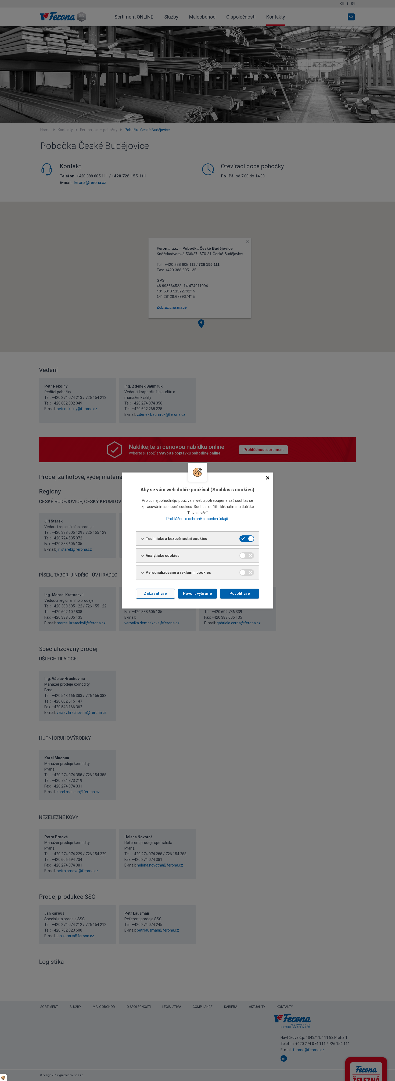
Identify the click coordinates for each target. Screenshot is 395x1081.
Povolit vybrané (197, 593)
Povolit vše (239, 593)
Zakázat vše (155, 593)
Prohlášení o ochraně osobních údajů (197, 519)
